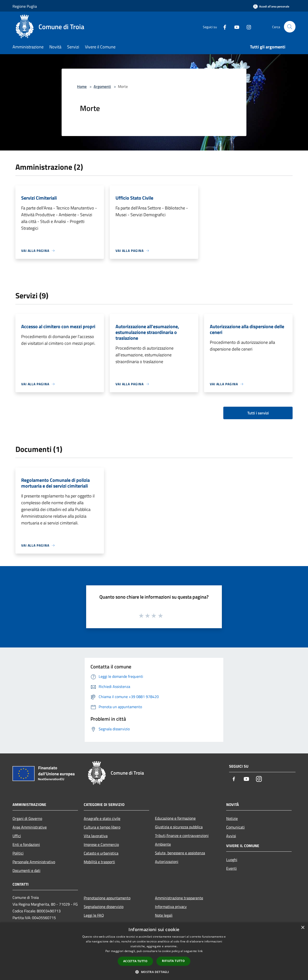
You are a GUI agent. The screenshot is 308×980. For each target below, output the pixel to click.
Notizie (232, 818)
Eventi (231, 868)
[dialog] (154, 951)
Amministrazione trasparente (179, 898)
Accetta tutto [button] (135, 961)
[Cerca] (289, 27)
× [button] (302, 927)
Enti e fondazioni (26, 844)
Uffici (17, 836)
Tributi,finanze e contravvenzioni (182, 835)
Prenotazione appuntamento (107, 898)
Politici (18, 853)
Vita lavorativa (96, 836)
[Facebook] (223, 26)
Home (82, 86)
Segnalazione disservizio (103, 906)
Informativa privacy (171, 906)
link (200, 951)
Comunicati (235, 827)
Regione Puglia (25, 6)
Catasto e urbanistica (101, 853)
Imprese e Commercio (101, 844)
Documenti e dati (26, 870)
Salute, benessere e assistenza (180, 853)
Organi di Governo (27, 818)
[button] (154, 971)
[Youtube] (235, 26)
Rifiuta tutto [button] (173, 961)
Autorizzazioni (166, 861)
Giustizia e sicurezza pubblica (179, 827)
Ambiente (163, 844)
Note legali (164, 915)
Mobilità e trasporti (99, 862)
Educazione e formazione (175, 818)
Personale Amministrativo (34, 862)
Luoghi (231, 859)
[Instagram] (247, 26)
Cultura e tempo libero (102, 827)
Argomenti (102, 86)
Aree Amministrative (30, 827)
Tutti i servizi (258, 413)
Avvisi (231, 836)
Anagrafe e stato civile (102, 818)
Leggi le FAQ (94, 915)
